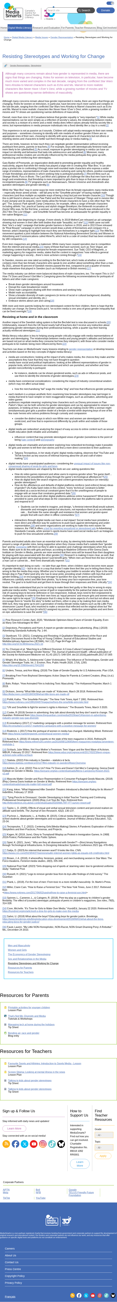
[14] (25, 239)
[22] (64, 344)
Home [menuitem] (3, 27)
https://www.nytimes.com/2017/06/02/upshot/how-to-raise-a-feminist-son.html (45, 892)
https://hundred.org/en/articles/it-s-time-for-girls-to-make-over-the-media (40, 911)
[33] (21, 576)
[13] (97, 230)
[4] (49, 146)
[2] (107, 125)
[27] (77, 515)
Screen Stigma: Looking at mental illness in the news (36, 1072)
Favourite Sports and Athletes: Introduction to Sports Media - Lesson (44, 1063)
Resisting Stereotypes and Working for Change (33, 963)
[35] (34, 598)
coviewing (21, 547)
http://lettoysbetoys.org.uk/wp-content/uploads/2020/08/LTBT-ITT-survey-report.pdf (46, 803)
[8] (26, 182)
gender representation (81, 349)
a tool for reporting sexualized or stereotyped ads (69, 528)
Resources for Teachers (21, 972)
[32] (23, 568)
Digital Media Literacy (22, 37)
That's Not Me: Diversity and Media (27, 1016)
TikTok (6, 1198)
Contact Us (11, 1262)
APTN (6, 1189)
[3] (90, 139)
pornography (47, 440)
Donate (105, 10)
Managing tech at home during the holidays (31, 1024)
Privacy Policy (13, 1282)
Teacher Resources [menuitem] (85, 27)
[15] (41, 247)
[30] (62, 555)
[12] (86, 222)
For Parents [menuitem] (67, 27)
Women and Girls (17, 950)
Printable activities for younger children (29, 1007)
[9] (48, 185)
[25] (106, 477)
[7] (85, 174)
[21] (38, 330)
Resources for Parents (20, 967)
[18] (52, 300)
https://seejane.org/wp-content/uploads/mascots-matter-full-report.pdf (49, 783)
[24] (26, 458)
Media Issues (41, 37)
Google (73, 1189)
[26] (74, 493)
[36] (45, 612)
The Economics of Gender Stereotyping (29, 954)
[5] (36, 149)
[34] (110, 582)
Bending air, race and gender (23, 1033)
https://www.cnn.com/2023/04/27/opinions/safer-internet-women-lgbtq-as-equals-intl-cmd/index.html (55, 853)
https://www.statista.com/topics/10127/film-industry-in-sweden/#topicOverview (44, 763)
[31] (67, 560)
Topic (98, 1141)
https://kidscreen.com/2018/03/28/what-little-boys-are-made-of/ (35, 694)
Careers (10, 1248)
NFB (38, 1192)
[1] (98, 117)
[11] (25, 214)
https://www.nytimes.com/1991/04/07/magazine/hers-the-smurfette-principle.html (45, 702)
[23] (76, 376)
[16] (80, 255)
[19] (30, 311)
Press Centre (13, 1269)
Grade (98, 1129)
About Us (10, 1255)
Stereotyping (36, 66)
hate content (28, 440)
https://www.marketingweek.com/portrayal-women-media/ (38, 733)
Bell (38, 1189)
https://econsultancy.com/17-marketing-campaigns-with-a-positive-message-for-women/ (49, 726)
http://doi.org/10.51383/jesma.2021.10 (22, 644)
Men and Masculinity (19, 945)
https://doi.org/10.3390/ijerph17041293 (23, 665)
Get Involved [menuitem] (110, 27)
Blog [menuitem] (99, 27)
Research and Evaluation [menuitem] (46, 27)
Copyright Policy (15, 1276)
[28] (33, 525)
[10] (103, 195)
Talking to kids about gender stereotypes (29, 1080)
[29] (56, 534)
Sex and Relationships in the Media (27, 959)
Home (7, 37)
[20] (109, 322)
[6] (84, 152)
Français (110, 3)
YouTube (41, 1198)
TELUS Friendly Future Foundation (81, 1194)
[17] (89, 268)
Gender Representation (61, 37)
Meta (5, 1192)
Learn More (14, 1128)
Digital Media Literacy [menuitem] (20, 27)
